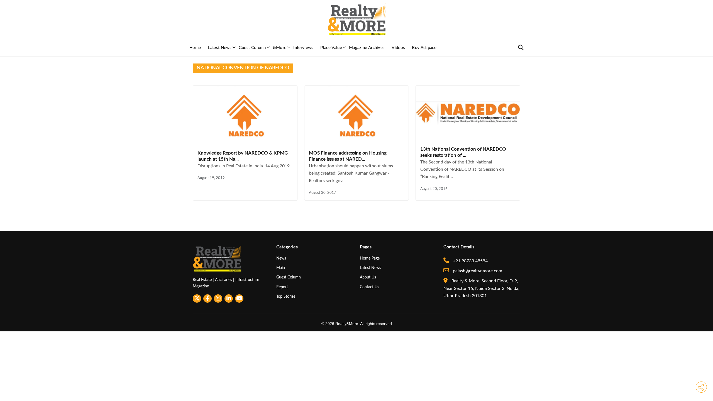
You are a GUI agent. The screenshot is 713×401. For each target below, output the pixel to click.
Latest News (220, 48)
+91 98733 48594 (470, 261)
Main (280, 268)
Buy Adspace (424, 48)
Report (282, 287)
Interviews (303, 48)
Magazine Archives (367, 48)
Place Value (331, 48)
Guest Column (252, 48)
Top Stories (285, 296)
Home (195, 48)
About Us (368, 277)
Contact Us (369, 287)
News (281, 258)
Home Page (370, 258)
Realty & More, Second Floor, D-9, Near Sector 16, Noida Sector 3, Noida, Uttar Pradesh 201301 (481, 288)
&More (280, 48)
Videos (398, 48)
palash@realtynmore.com (477, 271)
